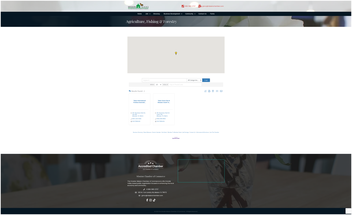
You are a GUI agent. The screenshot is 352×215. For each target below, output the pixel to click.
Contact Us (202, 14)
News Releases (147, 132)
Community (189, 14)
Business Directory (138, 132)
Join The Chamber (214, 132)
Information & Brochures (202, 132)
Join (146, 14)
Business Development (172, 14)
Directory (156, 14)
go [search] (207, 80)
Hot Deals (164, 132)
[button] (176, 53)
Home (140, 14)
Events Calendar (156, 132)
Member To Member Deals (175, 132)
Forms (212, 14)
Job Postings (186, 132)
